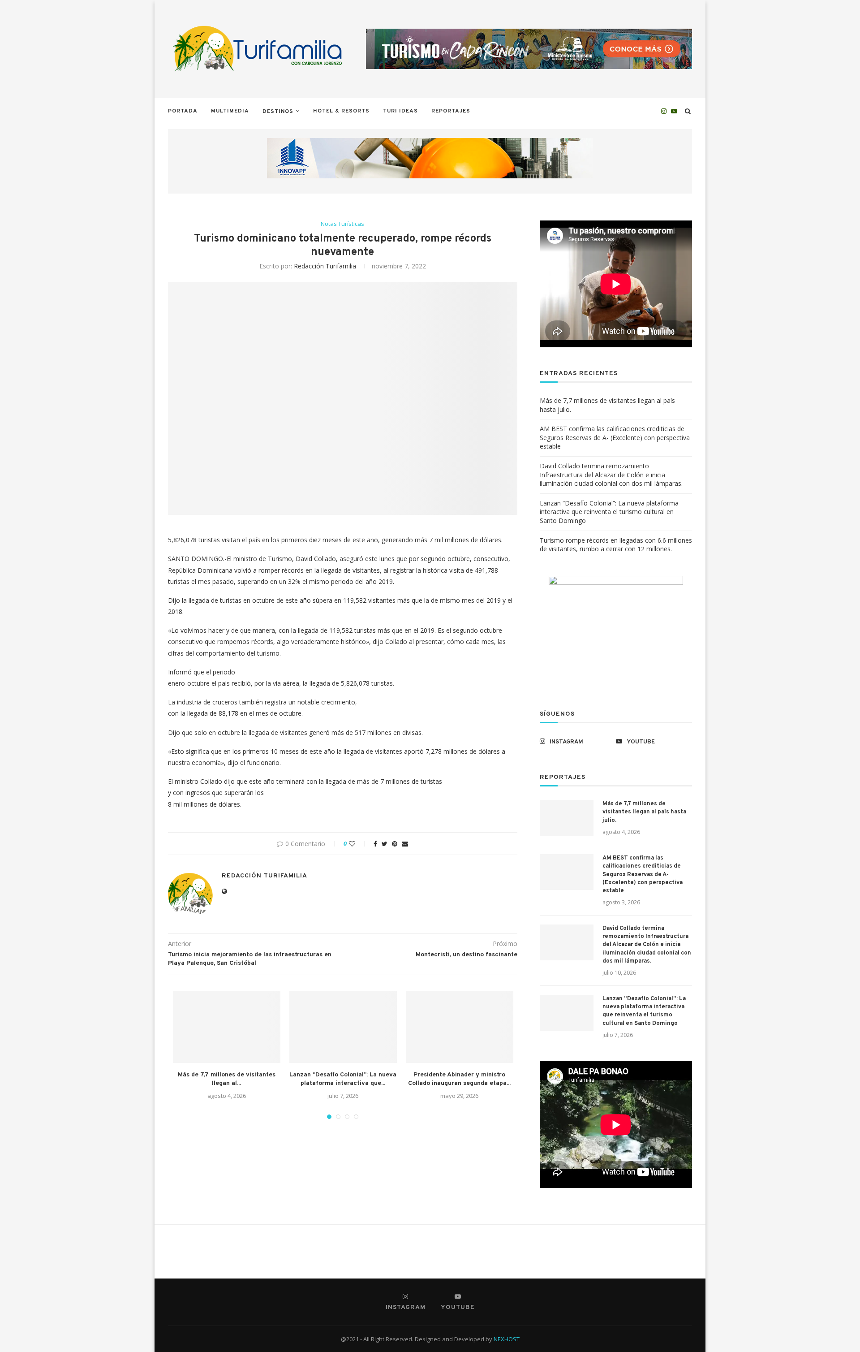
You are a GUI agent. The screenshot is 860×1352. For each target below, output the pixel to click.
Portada (183, 111)
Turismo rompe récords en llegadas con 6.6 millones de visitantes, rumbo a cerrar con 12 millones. (616, 544)
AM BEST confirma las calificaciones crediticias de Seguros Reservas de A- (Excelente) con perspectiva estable (615, 437)
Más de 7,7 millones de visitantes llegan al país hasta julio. (644, 812)
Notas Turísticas (342, 224)
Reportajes (450, 111)
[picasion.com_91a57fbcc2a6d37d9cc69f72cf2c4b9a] (616, 580)
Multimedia (230, 111)
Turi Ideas (400, 111)
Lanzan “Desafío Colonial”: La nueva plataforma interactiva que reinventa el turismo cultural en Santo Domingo (609, 512)
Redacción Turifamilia (325, 266)
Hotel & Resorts (341, 111)
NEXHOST (507, 1339)
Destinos (277, 111)
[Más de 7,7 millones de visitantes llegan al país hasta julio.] (226, 1027)
